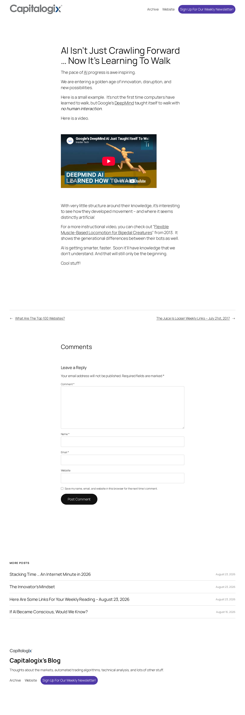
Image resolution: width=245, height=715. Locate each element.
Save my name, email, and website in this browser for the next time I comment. (111, 488)
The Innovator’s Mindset (32, 586)
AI (85, 72)
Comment (67, 384)
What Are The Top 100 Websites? (40, 318)
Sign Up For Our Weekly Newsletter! (207, 9)
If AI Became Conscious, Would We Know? (49, 611)
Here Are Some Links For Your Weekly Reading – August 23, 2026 (70, 599)
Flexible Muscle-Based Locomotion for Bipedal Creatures (115, 229)
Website (65, 470)
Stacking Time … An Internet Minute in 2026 (50, 574)
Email (65, 452)
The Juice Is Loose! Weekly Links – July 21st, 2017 (193, 318)
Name (65, 434)
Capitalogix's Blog (35, 660)
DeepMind (124, 103)
